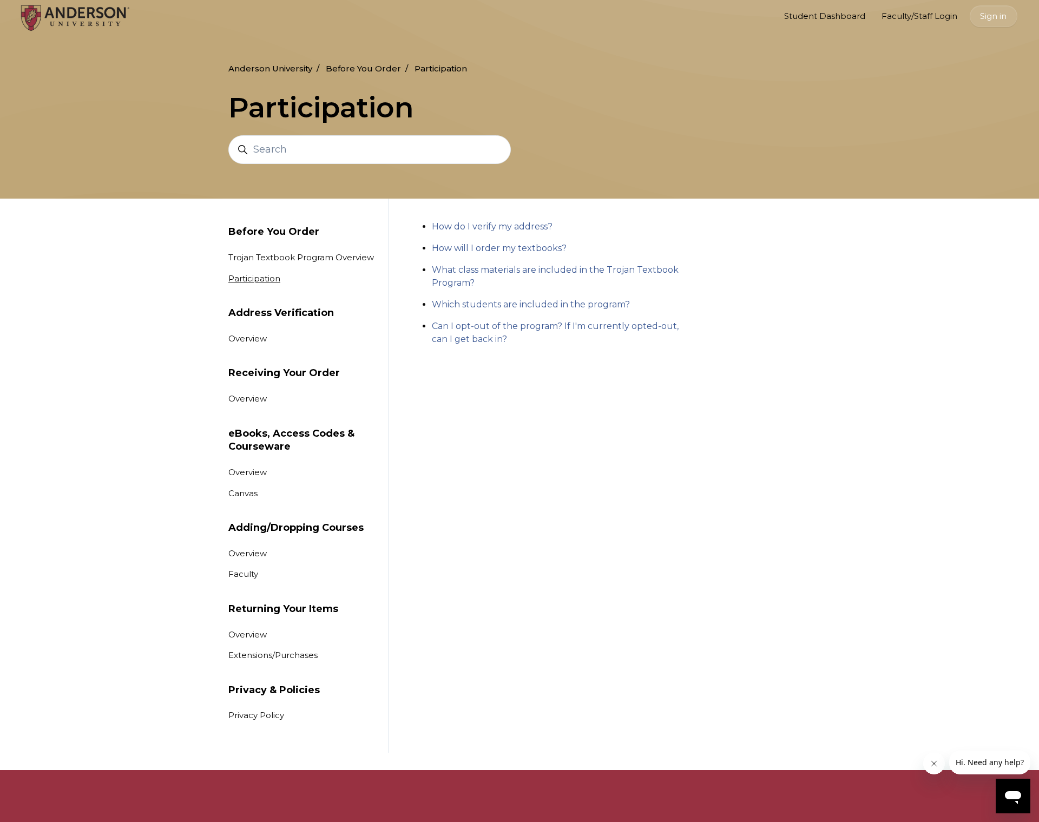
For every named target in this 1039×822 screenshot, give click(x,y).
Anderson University (270, 68)
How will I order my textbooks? (499, 248)
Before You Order (363, 68)
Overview (247, 338)
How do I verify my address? (492, 226)
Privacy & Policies (274, 690)
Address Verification (281, 313)
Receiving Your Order (284, 373)
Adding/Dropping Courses (296, 528)
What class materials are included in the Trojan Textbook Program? (555, 276)
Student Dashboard (824, 16)
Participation (441, 68)
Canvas (243, 493)
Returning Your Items (283, 609)
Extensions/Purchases (273, 655)
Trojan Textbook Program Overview (301, 257)
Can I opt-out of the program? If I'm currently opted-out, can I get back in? (555, 332)
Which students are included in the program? (531, 304)
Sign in (993, 16)
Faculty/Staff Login (919, 16)
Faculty (243, 574)
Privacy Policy (256, 715)
